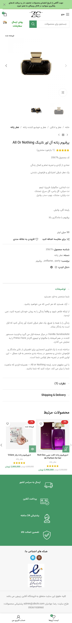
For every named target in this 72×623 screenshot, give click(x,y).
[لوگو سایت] (36, 14)
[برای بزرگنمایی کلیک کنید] (63, 92)
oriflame (48, 261)
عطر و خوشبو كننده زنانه (34, 127)
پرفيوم (39, 261)
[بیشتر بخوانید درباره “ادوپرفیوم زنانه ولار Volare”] (32, 448)
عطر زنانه (14, 127)
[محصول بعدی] (59, 135)
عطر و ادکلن (55, 127)
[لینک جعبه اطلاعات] (14, 24)
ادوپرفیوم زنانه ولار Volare (19, 455)
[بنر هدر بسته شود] (4, 4)
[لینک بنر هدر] (41, 4)
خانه (67, 127)
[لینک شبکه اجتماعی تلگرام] (51, 267)
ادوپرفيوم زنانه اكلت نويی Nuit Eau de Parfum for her (52, 456)
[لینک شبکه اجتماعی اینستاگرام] (56, 267)
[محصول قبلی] (67, 135)
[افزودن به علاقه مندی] (41, 424)
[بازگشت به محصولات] (63, 135)
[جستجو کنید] (33, 24)
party (57, 261)
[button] (65, 65)
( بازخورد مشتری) (46, 150)
